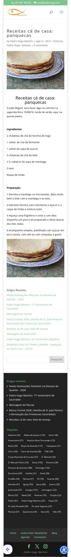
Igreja (28, 484)
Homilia (14, 484)
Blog (54, 533)
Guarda (53, 478)
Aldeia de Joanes (34, 435)
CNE (49, 451)
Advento (14, 435)
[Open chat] (7, 549)
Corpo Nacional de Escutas (23, 456)
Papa (53, 500)
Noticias (58, 41)
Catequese (53, 445)
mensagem (49, 489)
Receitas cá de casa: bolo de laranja (27, 328)
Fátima (28, 478)
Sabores (26, 45)
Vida (57, 511)
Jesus (41, 484)
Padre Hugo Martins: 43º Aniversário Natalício (33, 339)
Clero (13, 451)
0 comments (41, 45)
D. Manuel (49, 456)
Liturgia (31, 489)
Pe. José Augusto (42, 506)
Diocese (52, 462)
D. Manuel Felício (18, 462)
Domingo (43, 467)
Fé (40, 478)
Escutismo (15, 473)
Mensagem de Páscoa (19, 314)
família (31, 473)
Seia (45, 511)
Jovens (54, 484)
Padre (13, 500)
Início (13, 533)
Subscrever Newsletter (34, 533)
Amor (53, 435)
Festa (44, 473)
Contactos (40, 537)
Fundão (13, 478)
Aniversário (15, 440)
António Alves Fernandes (41, 440)
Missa (13, 495)
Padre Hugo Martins (21, 41)
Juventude (15, 489)
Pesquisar (56, 359)
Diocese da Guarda (20, 467)
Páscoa (13, 511)
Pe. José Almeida (18, 506)
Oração (55, 495)
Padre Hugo (13, 45)
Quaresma (30, 511)
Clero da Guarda (31, 451)
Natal (26, 495)
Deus (37, 462)
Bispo (13, 445)
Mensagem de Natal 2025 (21, 334)
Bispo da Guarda (32, 445)
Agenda (25, 537)
